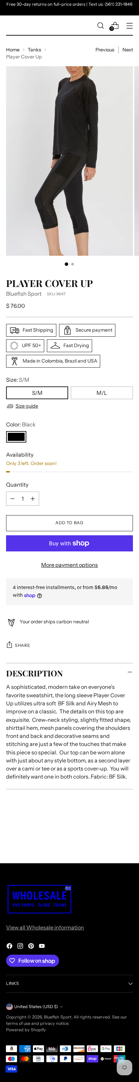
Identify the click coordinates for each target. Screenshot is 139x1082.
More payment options (69, 564)
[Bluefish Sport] (9, 25)
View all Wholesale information (45, 927)
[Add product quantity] (33, 498)
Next (127, 50)
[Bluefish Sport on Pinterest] (32, 947)
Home (13, 50)
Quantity (17, 484)
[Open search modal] (100, 25)
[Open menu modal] (129, 25)
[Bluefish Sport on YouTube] (42, 947)
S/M (37, 392)
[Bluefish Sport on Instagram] (21, 947)
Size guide (27, 406)
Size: (17, 379)
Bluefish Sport (23, 293)
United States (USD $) (36, 1006)
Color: (21, 424)
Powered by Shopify (26, 1029)
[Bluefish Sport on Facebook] (10, 947)
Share (22, 645)
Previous (104, 50)
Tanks (34, 50)
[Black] (16, 437)
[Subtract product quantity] (12, 498)
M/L (101, 392)
